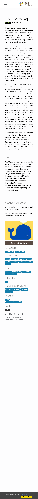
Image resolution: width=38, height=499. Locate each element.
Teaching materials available (13, 272)
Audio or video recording (12, 289)
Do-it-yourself (26, 272)
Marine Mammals (20, 251)
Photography (8, 292)
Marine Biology (9, 251)
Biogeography (23, 259)
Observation (24, 289)
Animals (7, 259)
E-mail (7, 309)
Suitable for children (10, 274)
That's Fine (26, 497)
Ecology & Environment (11, 261)
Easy (6, 282)
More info (24, 494)
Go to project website (19, 243)
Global (7, 299)
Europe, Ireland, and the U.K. (13, 302)
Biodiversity (14, 259)
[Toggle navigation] (5, 4)
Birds (30, 259)
